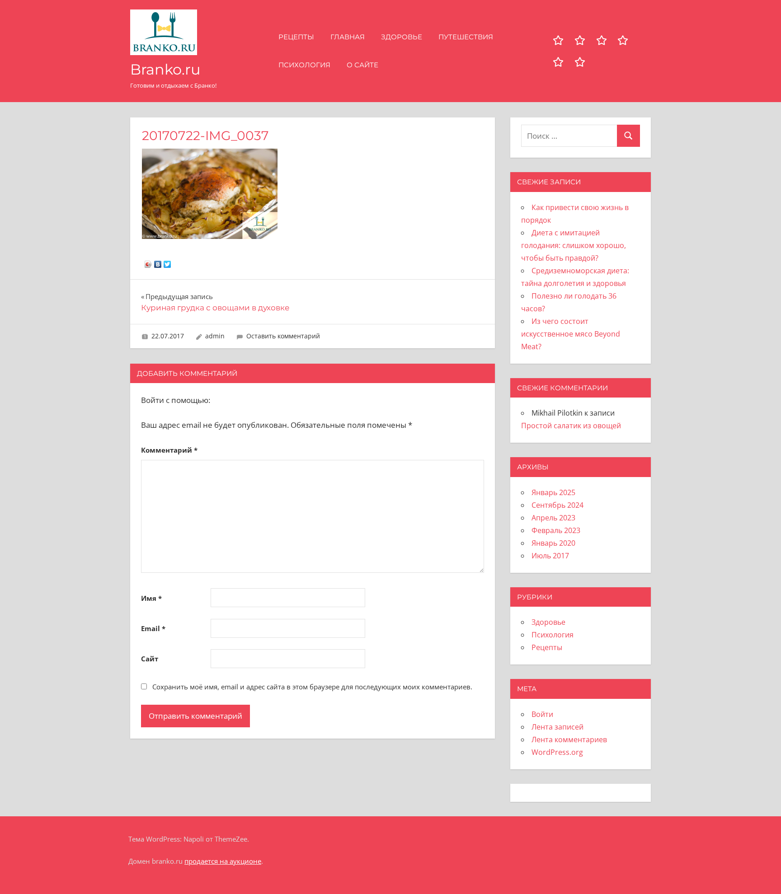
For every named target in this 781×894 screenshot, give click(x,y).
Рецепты (296, 37)
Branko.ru (165, 69)
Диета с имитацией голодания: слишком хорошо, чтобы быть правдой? (573, 245)
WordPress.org (557, 752)
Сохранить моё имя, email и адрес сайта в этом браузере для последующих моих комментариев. (312, 686)
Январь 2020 (553, 543)
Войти (542, 714)
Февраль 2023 (556, 530)
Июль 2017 (550, 556)
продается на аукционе (222, 861)
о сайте (362, 65)
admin (215, 336)
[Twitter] (167, 262)
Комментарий (169, 449)
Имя (151, 598)
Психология (304, 65)
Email (153, 628)
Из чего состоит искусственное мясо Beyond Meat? (570, 333)
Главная (347, 37)
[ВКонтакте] (158, 262)
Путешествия (465, 37)
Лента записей (557, 727)
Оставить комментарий (283, 336)
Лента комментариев (569, 739)
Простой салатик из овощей (571, 426)
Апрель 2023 (553, 518)
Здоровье (401, 37)
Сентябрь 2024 (557, 505)
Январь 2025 (553, 492)
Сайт (149, 658)
